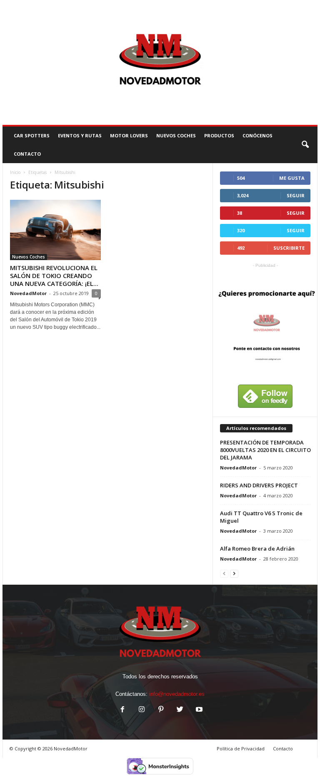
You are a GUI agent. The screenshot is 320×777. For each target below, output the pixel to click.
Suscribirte (289, 248)
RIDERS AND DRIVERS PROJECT (259, 485)
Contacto (283, 748)
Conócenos (257, 135)
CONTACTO (27, 154)
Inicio (15, 172)
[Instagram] (141, 710)
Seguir (296, 195)
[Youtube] (198, 710)
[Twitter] (180, 710)
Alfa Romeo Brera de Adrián (257, 548)
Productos (219, 135)
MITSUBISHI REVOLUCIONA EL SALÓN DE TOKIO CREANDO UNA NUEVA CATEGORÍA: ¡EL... (54, 275)
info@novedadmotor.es (177, 694)
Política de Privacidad (241, 748)
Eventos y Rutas (80, 135)
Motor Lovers (129, 135)
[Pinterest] (160, 710)
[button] (305, 145)
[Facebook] (122, 710)
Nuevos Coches (176, 135)
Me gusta (292, 178)
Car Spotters (32, 135)
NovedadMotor (28, 293)
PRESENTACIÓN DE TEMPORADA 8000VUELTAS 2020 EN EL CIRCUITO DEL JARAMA (265, 450)
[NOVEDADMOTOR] (160, 62)
